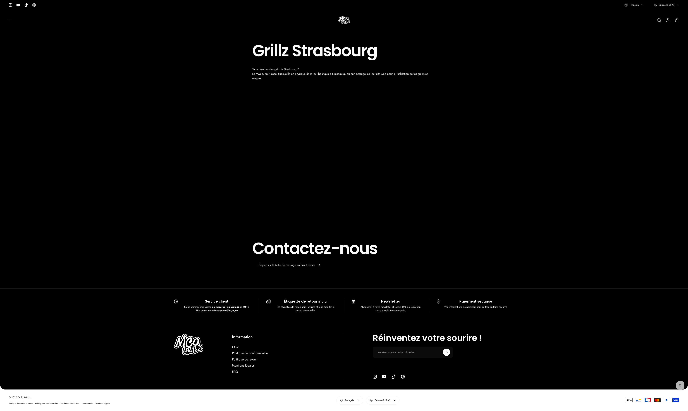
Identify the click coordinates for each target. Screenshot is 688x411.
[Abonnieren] (446, 352)
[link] (289, 265)
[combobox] (634, 5)
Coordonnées (87, 403)
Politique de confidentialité (250, 353)
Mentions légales (243, 366)
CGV (235, 347)
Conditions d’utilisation (70, 403)
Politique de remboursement (21, 403)
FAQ (235, 372)
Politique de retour (244, 359)
